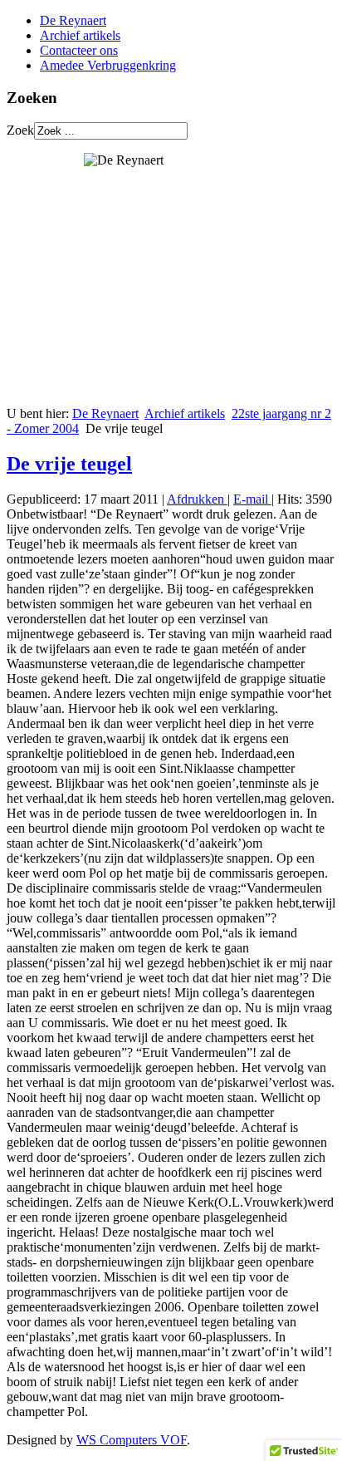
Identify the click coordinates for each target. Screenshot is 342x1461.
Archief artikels (80, 35)
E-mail (252, 499)
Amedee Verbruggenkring (108, 65)
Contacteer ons (79, 50)
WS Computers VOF (131, 1440)
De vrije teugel (69, 464)
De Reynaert (73, 20)
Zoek (20, 130)
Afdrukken (197, 499)
